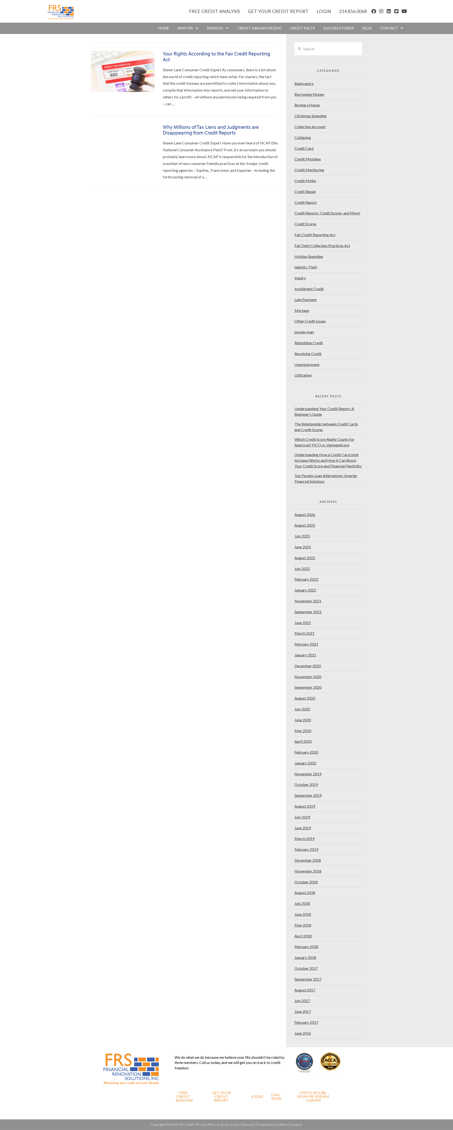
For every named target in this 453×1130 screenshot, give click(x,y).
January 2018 (305, 957)
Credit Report (305, 202)
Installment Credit (309, 288)
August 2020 (304, 698)
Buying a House (307, 105)
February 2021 (306, 644)
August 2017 (304, 990)
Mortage (301, 310)
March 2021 (304, 633)
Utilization (303, 375)
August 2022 (304, 557)
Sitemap (248, 1124)
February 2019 (306, 849)
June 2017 (302, 1011)
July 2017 (302, 1000)
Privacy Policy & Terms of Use (217, 1124)
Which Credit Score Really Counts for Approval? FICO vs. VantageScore (324, 442)
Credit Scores (305, 224)
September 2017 (308, 979)
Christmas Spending (310, 115)
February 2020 (306, 752)
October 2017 (306, 968)
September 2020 (308, 687)
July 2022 (302, 568)
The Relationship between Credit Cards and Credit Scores (326, 427)
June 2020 (302, 720)
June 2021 (302, 622)
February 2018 (306, 946)
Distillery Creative (288, 1124)
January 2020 (305, 763)
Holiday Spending (308, 256)
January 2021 (305, 655)
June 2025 (302, 547)
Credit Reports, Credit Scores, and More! (327, 213)
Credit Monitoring (309, 170)
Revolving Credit (308, 353)
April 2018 (303, 936)
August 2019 (304, 806)
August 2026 (304, 514)
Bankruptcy (304, 83)
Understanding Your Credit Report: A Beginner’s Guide (324, 411)
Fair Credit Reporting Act (315, 234)
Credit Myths (305, 180)
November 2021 (307, 601)
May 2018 (302, 925)
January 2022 (305, 590)
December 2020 (307, 666)
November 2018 (307, 871)
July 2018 (302, 903)
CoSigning (302, 137)
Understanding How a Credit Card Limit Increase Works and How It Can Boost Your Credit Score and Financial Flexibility (328, 460)
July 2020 (302, 709)
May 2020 (302, 730)
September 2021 (308, 611)
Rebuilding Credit (308, 342)
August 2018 (304, 892)
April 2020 (303, 741)
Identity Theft (305, 267)
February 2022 (306, 579)
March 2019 (304, 838)
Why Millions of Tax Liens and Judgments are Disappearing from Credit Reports (211, 129)
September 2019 (308, 795)
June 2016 (302, 1033)
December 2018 (307, 860)
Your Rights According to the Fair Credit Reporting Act (216, 56)
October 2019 (306, 784)
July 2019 (302, 817)
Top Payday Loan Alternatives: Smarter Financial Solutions (325, 478)
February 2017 (306, 1022)
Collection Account (310, 126)
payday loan (304, 332)
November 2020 (307, 676)
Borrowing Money (309, 94)
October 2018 (306, 882)
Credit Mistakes (307, 159)
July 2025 (302, 536)
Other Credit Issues (310, 321)
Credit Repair (305, 191)
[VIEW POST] (123, 71)
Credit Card (304, 148)
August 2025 (304, 525)
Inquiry (300, 278)
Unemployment (306, 364)
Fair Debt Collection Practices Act (322, 245)
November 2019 (307, 774)
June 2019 (302, 828)
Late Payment (305, 299)
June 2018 (302, 914)
